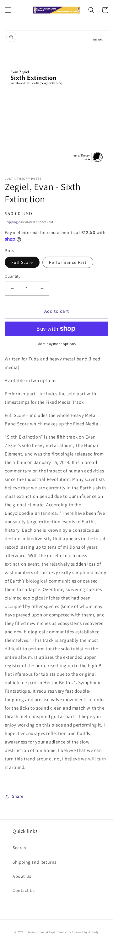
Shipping (11, 222)
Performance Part (68, 262)
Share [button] (18, 796)
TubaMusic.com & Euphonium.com (48, 932)
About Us (22, 876)
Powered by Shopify (85, 932)
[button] (8, 10)
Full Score (22, 262)
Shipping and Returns (34, 862)
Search (19, 847)
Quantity (12, 276)
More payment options (56, 343)
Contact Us (24, 890)
